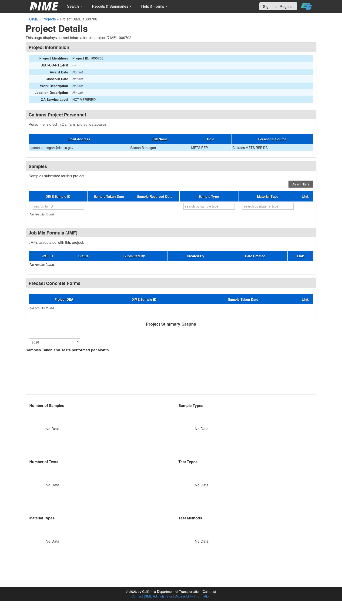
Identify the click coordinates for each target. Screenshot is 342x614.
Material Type (267, 196)
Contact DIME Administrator (151, 596)
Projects (49, 19)
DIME (33, 19)
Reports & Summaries (110, 6)
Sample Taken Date (109, 196)
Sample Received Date (154, 196)
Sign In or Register (278, 6)
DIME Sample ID (58, 196)
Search (73, 6)
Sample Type (209, 196)
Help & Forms (153, 6)
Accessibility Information (193, 596)
